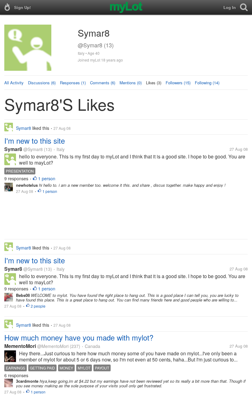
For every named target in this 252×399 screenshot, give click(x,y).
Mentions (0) (131, 83)
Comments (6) (102, 83)
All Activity (14, 83)
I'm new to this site (34, 140)
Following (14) (207, 83)
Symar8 (13, 149)
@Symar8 (33, 149)
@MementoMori (53, 346)
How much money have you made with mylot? (78, 337)
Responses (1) (73, 83)
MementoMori (20, 345)
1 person (46, 178)
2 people (38, 306)
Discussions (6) (42, 83)
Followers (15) (178, 83)
